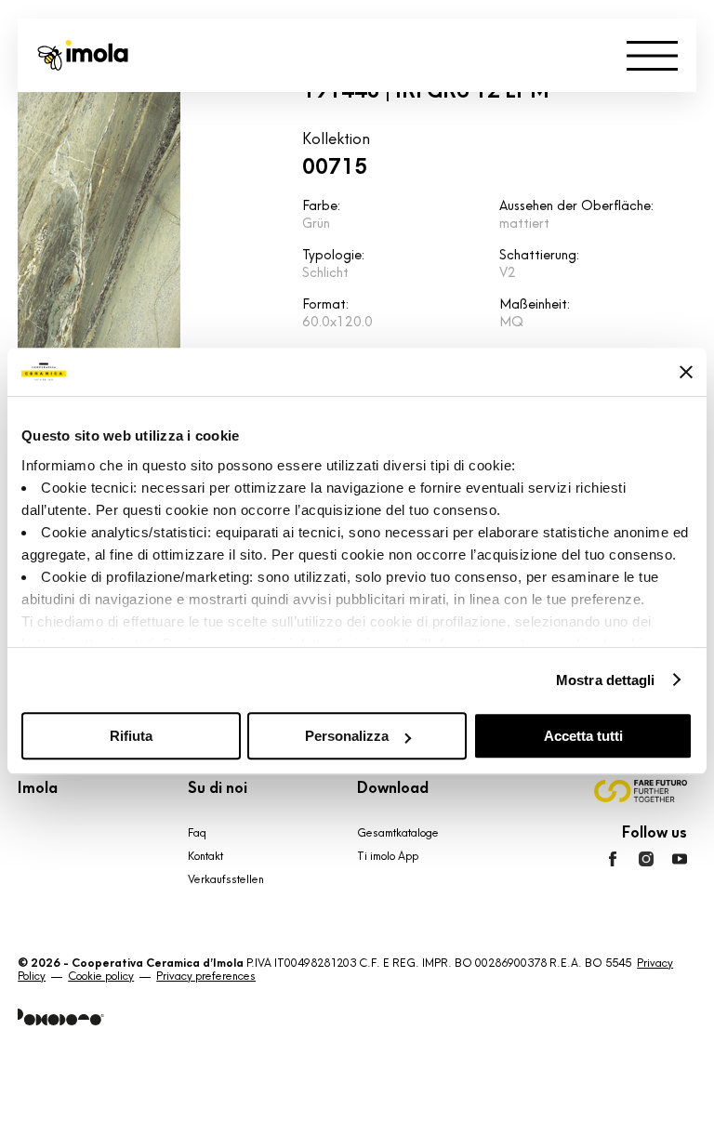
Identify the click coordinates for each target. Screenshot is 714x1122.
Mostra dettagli (605, 680)
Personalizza (347, 736)
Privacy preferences (206, 976)
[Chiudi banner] (686, 371)
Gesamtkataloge (398, 832)
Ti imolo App (387, 856)
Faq (197, 832)
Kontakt (205, 856)
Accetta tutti (583, 736)
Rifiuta (131, 736)
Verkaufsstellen (226, 879)
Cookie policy (101, 976)
